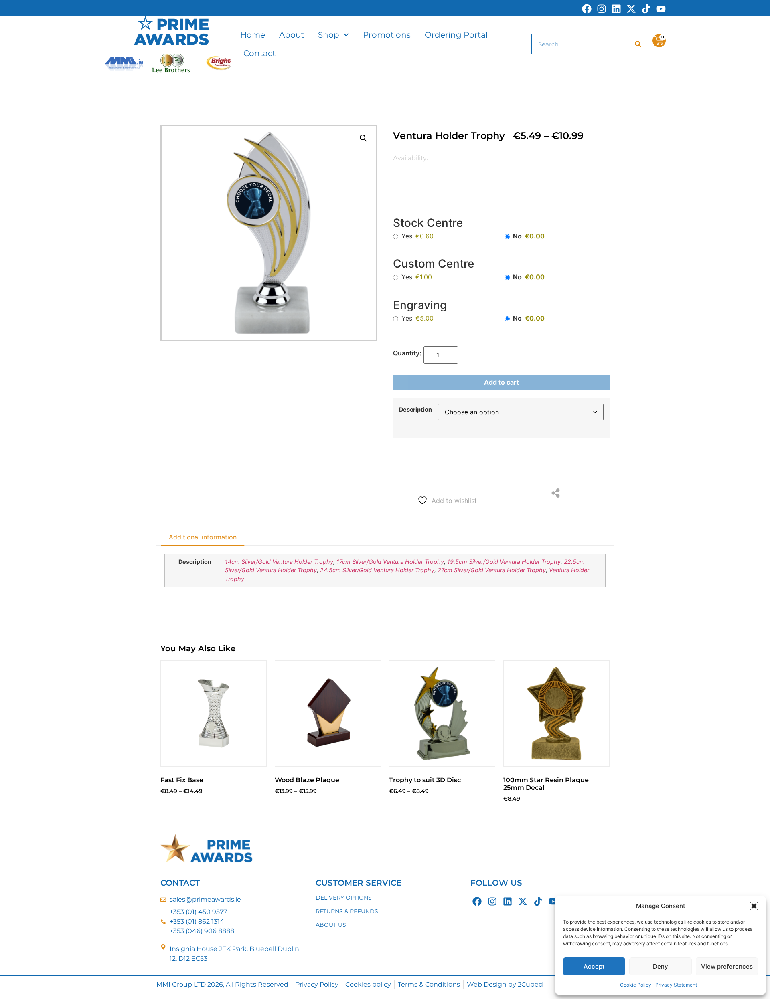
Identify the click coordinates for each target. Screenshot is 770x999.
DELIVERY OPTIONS (344, 897)
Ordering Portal (456, 35)
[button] (754, 906)
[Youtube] (661, 9)
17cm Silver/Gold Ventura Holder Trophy (390, 561)
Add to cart (501, 382)
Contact (259, 53)
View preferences (727, 966)
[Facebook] (587, 9)
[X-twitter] (631, 9)
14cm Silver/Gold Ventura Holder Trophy (279, 561)
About (291, 35)
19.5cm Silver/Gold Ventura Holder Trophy (504, 561)
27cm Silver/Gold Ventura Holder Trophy (492, 570)
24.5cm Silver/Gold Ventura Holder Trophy (377, 570)
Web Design (487, 984)
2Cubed (530, 984)
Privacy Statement (676, 985)
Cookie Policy (635, 985)
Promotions (387, 35)
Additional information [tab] (203, 537)
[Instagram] (601, 9)
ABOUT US (331, 924)
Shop (328, 35)
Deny (660, 966)
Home (252, 35)
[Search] (638, 44)
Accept (594, 966)
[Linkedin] (616, 9)
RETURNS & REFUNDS (347, 911)
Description (415, 409)
